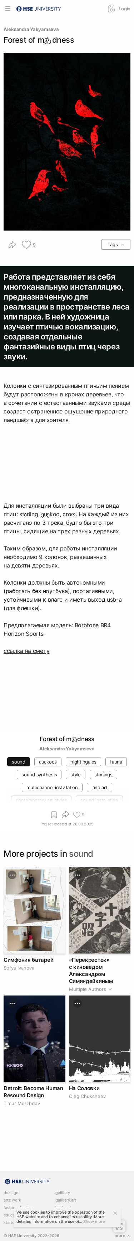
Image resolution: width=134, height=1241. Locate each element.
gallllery (62, 1192)
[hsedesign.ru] (38, 8)
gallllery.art (65, 1200)
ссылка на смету (26, 650)
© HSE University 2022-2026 (31, 1236)
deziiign (11, 1192)
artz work (12, 1200)
